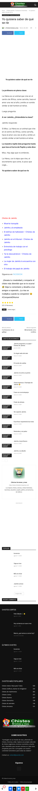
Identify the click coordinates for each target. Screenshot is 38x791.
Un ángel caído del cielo (21, 353)
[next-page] (6, 460)
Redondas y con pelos (20, 431)
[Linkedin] (19, 495)
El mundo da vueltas (20, 363)
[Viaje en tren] (7, 566)
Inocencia (17, 553)
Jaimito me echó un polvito (22, 373)
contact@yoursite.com (16, 755)
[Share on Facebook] (10, 789)
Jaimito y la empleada (13, 228)
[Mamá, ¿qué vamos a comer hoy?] (7, 636)
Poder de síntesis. (19, 402)
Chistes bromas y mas (12, 28)
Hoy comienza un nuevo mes (22, 623)
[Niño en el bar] (7, 576)
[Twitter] (22, 495)
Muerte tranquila (11, 223)
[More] (27, 33)
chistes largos (11, 309)
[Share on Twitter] (14, 789)
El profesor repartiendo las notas (24, 421)
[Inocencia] (7, 556)
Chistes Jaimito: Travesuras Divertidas (16, 10)
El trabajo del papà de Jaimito (17, 268)
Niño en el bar (18, 573)
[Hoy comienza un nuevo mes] (7, 626)
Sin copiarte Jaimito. (20, 412)
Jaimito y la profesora (20, 441)
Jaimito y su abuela (20, 451)
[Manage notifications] (4, 786)
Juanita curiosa (18, 584)
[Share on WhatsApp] (27, 789)
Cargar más (18, 593)
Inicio (3, 10)
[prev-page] (3, 460)
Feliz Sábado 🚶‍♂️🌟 (19, 614)
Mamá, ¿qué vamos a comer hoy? (24, 633)
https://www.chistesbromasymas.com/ (19, 485)
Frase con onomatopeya (21, 392)
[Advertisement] (19, 58)
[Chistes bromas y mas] (3, 28)
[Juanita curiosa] (7, 586)
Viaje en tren (17, 563)
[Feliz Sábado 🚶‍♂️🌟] (7, 616)
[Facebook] (15, 495)
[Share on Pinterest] (23, 789)
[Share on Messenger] (19, 789)
